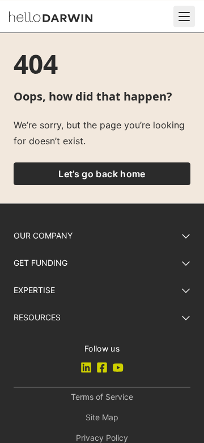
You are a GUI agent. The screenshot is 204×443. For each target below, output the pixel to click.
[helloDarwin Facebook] (102, 367)
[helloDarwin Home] (50, 17)
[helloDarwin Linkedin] (86, 367)
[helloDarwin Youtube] (118, 367)
